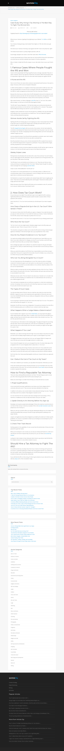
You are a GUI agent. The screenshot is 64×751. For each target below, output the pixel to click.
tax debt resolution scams (45, 406)
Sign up (17, 458)
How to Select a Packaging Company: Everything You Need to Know (25, 498)
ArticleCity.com (11, 7)
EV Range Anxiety (14, 527)
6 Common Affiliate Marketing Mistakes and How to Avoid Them (24, 502)
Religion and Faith (14, 638)
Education (13, 572)
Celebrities (13, 562)
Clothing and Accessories (16, 564)
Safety (12, 641)
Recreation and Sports (15, 633)
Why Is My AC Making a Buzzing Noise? (19, 493)
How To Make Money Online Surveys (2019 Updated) (21, 736)
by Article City (22, 27)
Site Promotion (14, 649)
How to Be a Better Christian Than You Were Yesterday (21, 741)
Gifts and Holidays (14, 586)
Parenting (13, 616)
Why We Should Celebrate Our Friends (18, 725)
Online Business (14, 613)
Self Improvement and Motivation (17, 643)
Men (12, 608)
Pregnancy (13, 627)
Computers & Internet (15, 567)
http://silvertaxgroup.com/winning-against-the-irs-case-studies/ (33, 33)
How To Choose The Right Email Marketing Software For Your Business (25, 723)
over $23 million (31, 165)
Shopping (13, 646)
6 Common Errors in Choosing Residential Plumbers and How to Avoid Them (27, 508)
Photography (13, 622)
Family (12, 578)
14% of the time (42, 54)
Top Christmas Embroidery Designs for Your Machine (22, 532)
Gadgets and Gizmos (15, 583)
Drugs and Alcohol (14, 570)
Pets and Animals (14, 619)
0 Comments (34, 27)
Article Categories (20, 7)
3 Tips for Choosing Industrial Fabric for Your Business (22, 495)
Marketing (13, 605)
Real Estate (13, 630)
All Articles (11, 690)
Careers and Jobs (14, 559)
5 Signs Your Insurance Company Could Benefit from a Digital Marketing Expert (26, 738)
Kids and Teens (14, 600)
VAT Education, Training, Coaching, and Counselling (21, 539)
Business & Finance (15, 556)
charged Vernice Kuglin (19, 128)
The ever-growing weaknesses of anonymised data (20, 715)
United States (34, 313)
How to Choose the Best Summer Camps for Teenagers (23, 507)
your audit (41, 367)
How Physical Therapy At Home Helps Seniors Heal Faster (23, 541)
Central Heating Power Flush (17, 537)
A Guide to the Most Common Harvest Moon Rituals (22, 496)
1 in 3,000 (44, 39)
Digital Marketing (13, 685)
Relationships (13, 635)
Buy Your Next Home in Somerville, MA (18, 710)
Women (12, 660)
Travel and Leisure (14, 654)
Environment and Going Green (17, 575)
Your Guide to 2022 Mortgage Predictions (18, 705)
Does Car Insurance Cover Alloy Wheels (18, 731)
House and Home (14, 594)
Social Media (13, 652)
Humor (12, 597)
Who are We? (14, 529)
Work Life (13, 663)
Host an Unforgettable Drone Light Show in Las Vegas (22, 526)
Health (12, 589)
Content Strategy (13, 682)
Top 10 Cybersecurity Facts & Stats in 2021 (19, 698)
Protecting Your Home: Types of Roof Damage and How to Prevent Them (27, 503)
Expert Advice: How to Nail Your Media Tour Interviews (23, 500)
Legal (12, 602)
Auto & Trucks (14, 553)
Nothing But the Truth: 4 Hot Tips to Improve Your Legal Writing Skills (24, 733)
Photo (28, 31)
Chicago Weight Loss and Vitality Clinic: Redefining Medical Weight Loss (24, 700)
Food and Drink (14, 581)
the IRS (33, 100)
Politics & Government (15, 624)
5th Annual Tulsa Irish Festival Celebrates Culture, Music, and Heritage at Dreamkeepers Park (29, 713)
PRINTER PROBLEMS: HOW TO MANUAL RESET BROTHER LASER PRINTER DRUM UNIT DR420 (30, 728)
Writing (12, 665)
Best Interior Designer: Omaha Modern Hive (20, 536)
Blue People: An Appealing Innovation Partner (19, 708)
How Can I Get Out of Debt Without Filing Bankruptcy (22, 505)
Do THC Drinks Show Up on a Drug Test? (19, 531)
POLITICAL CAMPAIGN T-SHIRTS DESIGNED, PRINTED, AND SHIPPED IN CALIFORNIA (28, 703)
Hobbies (12, 592)
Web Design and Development (17, 657)
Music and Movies (14, 611)
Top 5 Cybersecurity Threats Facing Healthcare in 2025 (23, 534)
